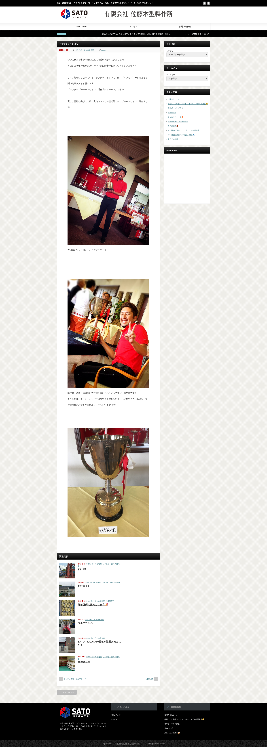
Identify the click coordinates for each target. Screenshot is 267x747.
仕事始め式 (172, 112)
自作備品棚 (84, 662)
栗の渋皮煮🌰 (173, 126)
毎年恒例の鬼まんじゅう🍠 (93, 604)
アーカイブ (170, 75)
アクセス (133, 26)
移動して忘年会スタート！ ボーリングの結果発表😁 (188, 104)
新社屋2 (82, 569)
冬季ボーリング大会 (175, 108)
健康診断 (149, 679)
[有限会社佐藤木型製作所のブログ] (116, 17)
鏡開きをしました (174, 99)
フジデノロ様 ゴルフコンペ (75, 679)
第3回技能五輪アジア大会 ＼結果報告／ (184, 130)
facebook (208, 3)
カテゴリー (170, 51)
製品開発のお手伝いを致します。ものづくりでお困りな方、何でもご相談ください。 (106, 34)
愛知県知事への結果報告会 (178, 121)
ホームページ (82, 26)
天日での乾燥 (173, 139)
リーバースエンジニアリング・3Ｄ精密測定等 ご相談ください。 (181, 34)
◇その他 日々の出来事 (84, 50)
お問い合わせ (185, 26)
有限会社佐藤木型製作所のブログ (130, 743)
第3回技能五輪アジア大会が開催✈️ (181, 135)
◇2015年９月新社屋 (94, 564)
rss (204, 3)
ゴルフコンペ (85, 623)
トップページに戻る (66, 692)
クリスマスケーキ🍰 (176, 117)
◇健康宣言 (110, 601)
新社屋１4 (83, 586)
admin (103, 50)
